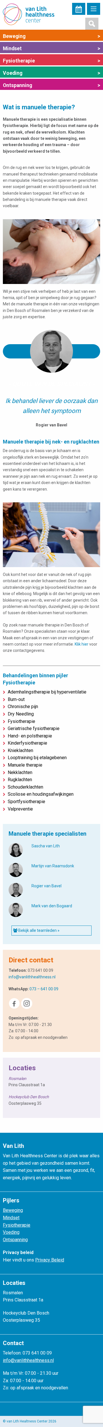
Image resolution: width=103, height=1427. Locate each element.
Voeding (51, 73)
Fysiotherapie (51, 61)
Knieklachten (19, 750)
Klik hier (81, 644)
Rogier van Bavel (46, 886)
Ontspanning (51, 85)
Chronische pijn (21, 706)
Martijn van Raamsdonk (52, 866)
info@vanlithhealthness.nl (32, 977)
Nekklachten (18, 772)
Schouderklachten (24, 787)
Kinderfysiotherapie (26, 743)
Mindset (51, 48)
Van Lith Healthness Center (31, 14)
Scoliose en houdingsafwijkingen (39, 794)
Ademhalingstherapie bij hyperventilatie (45, 692)
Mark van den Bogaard (51, 906)
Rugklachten (18, 779)
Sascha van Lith (45, 846)
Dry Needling (19, 714)
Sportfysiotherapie (25, 801)
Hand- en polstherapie (28, 736)
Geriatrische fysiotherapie (32, 728)
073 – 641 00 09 (43, 989)
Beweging (51, 36)
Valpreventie (19, 809)
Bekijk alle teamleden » (38, 930)
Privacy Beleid (49, 1260)
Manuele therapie (23, 765)
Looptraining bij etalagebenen (36, 757)
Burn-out (15, 699)
